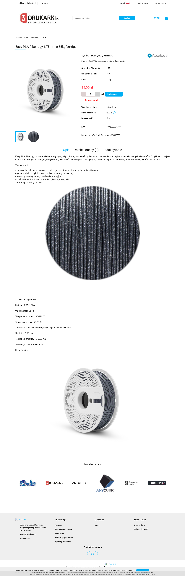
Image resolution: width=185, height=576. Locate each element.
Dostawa (58, 525)
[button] (60, 519)
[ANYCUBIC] (79, 483)
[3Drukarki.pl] (28, 483)
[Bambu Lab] (105, 483)
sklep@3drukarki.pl (28, 534)
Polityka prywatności (64, 537)
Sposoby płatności (63, 541)
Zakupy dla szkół (141, 529)
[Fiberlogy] (157, 55)
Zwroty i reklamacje (63, 529)
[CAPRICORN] (157, 483)
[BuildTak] (131, 483)
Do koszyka (112, 94)
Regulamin (59, 533)
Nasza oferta (139, 525)
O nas (97, 525)
